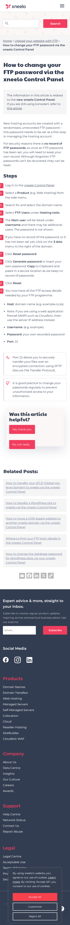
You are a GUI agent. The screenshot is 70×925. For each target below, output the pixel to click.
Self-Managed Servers (18, 710)
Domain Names (14, 687)
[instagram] (17, 660)
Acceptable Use (14, 862)
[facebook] (6, 660)
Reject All (35, 916)
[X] (43, 576)
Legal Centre (12, 856)
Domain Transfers (15, 692)
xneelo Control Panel (39, 185)
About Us (9, 762)
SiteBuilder (11, 733)
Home (7, 41)
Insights (9, 773)
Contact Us (11, 826)
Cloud (7, 721)
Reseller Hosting (15, 727)
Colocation (10, 715)
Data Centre (11, 768)
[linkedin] (29, 660)
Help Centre (11, 814)
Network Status (14, 820)
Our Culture (11, 779)
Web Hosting (12, 698)
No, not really (21, 444)
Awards (8, 791)
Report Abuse (13, 831)
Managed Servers (15, 704)
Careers (8, 785)
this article (14, 108)
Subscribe (55, 630)
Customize (35, 906)
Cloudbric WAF (13, 739)
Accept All (35, 897)
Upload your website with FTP (36, 41)
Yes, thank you (21, 429)
